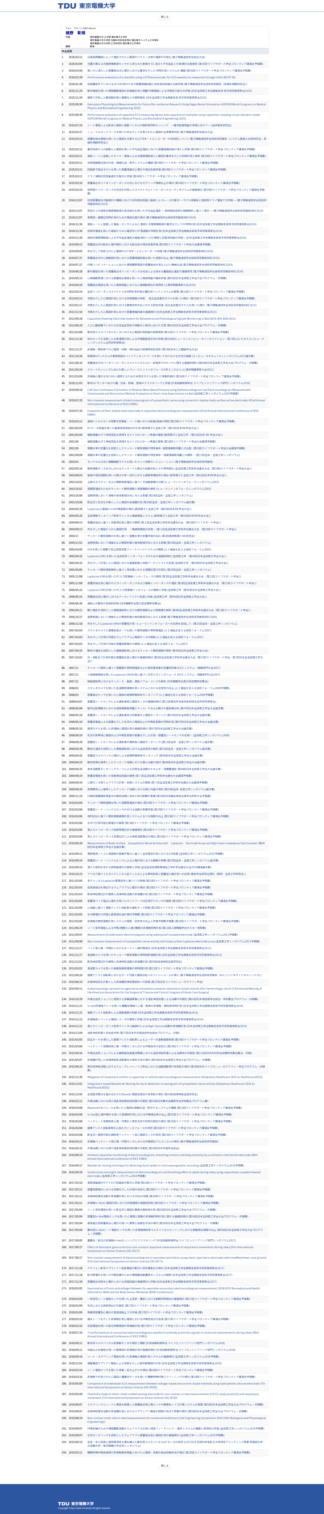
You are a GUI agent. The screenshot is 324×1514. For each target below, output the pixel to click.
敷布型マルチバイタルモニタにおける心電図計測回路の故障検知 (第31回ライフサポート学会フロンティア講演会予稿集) (158, 332)
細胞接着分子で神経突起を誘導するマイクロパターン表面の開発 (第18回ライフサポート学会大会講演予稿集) (151, 441)
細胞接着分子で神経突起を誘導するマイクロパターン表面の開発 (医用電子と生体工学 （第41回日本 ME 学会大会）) (155, 435)
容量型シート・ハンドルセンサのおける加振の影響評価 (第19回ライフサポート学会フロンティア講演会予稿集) (153, 809)
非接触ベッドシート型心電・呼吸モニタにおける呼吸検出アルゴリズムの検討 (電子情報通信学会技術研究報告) (152, 1141)
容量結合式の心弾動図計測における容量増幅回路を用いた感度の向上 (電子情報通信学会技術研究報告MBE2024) (153, 258)
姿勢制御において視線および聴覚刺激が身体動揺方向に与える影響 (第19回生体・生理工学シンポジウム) (149, 542)
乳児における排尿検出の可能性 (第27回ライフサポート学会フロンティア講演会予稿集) (138, 1305)
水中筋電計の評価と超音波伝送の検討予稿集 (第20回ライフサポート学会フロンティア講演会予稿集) (146, 914)
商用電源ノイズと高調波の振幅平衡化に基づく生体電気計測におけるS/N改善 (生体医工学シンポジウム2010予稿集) (155, 853)
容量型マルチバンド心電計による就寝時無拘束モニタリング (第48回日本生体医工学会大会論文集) (145, 755)
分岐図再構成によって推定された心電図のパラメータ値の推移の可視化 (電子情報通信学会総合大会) (146, 57)
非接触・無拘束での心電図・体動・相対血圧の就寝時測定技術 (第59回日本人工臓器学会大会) (142, 349)
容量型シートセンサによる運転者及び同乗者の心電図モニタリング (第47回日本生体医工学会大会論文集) (149, 715)
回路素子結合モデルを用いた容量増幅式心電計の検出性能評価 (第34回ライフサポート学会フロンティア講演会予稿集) (156, 169)
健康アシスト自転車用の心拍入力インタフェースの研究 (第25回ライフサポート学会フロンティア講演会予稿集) (152, 1128)
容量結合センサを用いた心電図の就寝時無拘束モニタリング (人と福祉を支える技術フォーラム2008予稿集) (150, 695)
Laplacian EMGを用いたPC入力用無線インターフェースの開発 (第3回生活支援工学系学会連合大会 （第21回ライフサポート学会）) (164, 576)
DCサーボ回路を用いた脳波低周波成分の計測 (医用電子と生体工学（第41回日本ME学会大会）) (143, 428)
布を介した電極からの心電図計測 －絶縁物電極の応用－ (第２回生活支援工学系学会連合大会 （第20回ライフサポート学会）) (161, 529)
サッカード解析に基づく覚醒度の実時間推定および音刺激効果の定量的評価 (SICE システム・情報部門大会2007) (153, 668)
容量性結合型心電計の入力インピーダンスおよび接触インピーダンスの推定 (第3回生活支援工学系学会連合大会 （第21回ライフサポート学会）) (171, 583)
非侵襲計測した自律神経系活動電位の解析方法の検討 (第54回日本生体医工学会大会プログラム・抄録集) (149, 1060)
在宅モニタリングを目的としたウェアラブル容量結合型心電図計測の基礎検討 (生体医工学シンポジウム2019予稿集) (155, 1435)
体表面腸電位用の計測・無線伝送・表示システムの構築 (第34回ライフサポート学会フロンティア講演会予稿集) (153, 162)
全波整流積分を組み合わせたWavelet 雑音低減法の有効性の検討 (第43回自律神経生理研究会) (142, 1094)
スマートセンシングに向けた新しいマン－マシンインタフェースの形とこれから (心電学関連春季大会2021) (150, 369)
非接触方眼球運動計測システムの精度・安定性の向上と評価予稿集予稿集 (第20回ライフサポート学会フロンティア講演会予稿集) (163, 921)
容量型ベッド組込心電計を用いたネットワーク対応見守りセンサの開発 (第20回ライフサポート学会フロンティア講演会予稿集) (162, 901)
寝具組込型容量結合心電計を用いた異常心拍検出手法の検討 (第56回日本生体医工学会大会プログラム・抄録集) (153, 1223)
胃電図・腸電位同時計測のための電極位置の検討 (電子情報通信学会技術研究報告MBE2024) (141, 217)
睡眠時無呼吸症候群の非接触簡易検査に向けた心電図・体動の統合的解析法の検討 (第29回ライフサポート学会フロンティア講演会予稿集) (168, 1452)
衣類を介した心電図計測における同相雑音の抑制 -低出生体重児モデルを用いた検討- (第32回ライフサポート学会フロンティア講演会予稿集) (171, 298)
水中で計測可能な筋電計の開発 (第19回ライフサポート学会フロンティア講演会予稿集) (138, 823)
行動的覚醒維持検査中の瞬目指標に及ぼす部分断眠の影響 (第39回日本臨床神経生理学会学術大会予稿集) (149, 796)
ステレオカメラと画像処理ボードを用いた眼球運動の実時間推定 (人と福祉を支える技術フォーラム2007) (149, 630)
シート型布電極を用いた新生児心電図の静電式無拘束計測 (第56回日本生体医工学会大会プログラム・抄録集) (151, 1209)
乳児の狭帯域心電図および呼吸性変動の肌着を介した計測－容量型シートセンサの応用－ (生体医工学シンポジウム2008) (158, 735)
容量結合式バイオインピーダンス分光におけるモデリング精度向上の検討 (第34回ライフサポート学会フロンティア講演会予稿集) (163, 183)
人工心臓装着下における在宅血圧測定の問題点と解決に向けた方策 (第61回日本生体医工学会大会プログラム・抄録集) (157, 325)
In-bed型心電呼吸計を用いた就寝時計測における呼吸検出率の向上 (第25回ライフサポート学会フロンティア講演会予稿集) (159, 1114)
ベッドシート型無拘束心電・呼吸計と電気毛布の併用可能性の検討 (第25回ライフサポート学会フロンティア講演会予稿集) (159, 1121)
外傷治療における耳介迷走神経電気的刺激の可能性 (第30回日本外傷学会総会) (133, 1148)
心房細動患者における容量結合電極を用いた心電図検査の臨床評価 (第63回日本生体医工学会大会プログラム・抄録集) (157, 278)
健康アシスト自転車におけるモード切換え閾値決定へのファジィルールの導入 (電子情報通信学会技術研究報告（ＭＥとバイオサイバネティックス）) (174, 975)
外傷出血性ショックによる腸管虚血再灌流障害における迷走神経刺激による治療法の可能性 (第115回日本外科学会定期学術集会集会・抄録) (169, 1053)
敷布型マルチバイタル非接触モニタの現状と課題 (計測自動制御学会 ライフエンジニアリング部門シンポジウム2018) (156, 1343)
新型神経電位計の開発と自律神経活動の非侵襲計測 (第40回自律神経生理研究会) (134, 961)
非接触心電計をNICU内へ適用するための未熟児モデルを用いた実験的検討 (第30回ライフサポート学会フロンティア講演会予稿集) (164, 376)
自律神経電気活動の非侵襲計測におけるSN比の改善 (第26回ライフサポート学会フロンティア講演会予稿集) (150, 1196)
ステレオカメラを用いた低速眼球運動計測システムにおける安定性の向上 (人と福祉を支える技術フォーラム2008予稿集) (158, 688)
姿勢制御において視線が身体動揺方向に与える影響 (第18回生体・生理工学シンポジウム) (140, 495)
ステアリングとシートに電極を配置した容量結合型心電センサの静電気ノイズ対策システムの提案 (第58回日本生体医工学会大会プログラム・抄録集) (175, 1404)
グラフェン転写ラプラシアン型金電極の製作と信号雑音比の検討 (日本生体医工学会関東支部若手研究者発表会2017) (155, 1268)
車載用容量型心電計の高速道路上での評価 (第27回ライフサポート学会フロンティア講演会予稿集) (145, 1312)
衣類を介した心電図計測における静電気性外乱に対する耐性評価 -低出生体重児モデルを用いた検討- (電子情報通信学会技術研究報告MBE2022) (171, 305)
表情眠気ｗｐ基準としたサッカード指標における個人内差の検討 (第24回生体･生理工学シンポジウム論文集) (151, 789)
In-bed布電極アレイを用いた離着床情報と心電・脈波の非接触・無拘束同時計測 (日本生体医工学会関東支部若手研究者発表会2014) (165, 1006)
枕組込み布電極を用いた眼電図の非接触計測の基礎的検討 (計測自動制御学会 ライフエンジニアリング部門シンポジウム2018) (161, 1350)
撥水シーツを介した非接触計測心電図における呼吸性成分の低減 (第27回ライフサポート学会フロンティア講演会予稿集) (158, 1319)
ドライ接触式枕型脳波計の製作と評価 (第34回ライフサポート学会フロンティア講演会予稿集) (142, 176)
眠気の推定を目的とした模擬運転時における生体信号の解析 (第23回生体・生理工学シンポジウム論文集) (149, 749)
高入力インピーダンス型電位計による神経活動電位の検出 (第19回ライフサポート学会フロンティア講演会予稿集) (154, 836)
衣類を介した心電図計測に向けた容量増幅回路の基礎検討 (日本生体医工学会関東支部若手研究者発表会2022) (152, 312)
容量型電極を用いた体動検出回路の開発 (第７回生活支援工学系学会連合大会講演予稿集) (139, 776)
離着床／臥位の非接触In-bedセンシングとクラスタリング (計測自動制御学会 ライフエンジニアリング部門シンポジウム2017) (161, 1240)
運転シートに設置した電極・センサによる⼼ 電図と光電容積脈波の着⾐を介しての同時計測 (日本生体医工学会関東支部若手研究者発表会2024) (171, 224)
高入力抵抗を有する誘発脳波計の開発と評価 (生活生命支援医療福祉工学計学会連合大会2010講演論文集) (149, 867)
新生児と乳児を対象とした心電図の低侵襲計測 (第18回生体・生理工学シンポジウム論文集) (141, 502)
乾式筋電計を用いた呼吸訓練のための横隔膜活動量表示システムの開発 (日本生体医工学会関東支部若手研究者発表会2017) (159, 1275)
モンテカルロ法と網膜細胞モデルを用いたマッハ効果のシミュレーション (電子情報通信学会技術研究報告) (150, 462)
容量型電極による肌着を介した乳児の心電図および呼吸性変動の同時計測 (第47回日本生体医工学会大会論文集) (153, 722)
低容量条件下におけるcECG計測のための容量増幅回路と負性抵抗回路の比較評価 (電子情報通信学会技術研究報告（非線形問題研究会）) (167, 84)
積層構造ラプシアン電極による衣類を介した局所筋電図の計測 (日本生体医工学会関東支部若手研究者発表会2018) (154, 1363)
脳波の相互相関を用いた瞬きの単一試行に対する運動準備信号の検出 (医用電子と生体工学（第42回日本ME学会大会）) (156, 475)
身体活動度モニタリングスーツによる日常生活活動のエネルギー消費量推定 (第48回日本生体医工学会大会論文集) (154, 769)
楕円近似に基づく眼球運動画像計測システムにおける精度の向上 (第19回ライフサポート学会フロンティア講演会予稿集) (158, 816)
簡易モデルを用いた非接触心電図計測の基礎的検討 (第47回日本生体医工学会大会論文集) (140, 728)
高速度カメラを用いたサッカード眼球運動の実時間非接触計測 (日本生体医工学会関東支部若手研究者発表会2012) (154, 955)
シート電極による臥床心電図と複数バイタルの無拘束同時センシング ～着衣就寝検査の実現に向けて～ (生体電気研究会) (159, 125)
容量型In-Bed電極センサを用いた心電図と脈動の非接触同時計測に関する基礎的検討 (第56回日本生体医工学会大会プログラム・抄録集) (167, 1216)
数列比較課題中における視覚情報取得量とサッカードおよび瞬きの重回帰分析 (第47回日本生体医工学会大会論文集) (155, 708)
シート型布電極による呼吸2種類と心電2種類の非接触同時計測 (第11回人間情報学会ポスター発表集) (146, 928)
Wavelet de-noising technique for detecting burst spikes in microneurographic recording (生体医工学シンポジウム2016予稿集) (165, 1165)
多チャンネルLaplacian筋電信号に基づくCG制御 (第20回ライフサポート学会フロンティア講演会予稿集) (149, 880)
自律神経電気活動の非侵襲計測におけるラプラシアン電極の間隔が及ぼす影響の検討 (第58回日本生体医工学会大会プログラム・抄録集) (167, 1411)
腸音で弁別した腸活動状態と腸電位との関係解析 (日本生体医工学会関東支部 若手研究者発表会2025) (147, 97)
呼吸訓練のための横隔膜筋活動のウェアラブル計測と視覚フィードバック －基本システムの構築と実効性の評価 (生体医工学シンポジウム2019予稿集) (175, 1428)
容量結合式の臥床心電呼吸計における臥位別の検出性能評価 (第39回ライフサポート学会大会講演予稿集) (149, 244)
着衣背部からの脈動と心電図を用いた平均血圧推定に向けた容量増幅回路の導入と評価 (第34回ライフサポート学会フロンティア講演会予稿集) (171, 149)
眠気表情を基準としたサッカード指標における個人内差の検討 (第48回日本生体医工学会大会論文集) (146, 762)
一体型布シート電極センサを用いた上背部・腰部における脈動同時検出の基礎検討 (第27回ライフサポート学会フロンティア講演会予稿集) (168, 1299)
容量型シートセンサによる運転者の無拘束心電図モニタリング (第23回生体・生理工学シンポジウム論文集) (150, 742)
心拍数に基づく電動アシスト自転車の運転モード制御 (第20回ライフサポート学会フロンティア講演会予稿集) (151, 907)
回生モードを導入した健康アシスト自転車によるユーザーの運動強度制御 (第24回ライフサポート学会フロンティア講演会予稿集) (163, 1039)
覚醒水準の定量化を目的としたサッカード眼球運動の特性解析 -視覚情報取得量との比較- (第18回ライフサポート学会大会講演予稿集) (166, 448)
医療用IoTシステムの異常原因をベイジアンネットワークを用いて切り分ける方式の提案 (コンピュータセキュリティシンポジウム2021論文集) (170, 356)
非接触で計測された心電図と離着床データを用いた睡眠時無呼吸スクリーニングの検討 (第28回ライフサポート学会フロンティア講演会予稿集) (171, 1377)
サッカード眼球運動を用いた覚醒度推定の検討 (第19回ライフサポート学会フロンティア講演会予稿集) (147, 802)
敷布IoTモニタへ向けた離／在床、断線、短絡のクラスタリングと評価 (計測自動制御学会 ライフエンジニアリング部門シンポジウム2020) (168, 383)
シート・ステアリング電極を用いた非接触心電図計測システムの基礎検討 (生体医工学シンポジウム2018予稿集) (153, 1356)
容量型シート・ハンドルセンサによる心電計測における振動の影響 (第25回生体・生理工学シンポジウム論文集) (153, 860)
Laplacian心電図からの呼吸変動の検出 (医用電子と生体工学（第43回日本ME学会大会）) (139, 509)
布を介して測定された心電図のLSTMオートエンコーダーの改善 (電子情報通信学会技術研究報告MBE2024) (150, 251)
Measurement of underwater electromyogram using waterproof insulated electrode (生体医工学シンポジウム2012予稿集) (162, 934)
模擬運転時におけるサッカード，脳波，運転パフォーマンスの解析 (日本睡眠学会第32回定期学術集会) (147, 681)
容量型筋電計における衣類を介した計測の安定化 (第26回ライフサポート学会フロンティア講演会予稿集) (149, 1189)
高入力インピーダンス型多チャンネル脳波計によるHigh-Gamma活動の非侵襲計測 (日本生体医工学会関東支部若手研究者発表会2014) (167, 1026)
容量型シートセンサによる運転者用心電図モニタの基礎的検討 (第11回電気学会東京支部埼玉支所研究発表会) (151, 701)
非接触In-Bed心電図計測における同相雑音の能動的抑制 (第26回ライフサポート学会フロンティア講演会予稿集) (153, 1203)
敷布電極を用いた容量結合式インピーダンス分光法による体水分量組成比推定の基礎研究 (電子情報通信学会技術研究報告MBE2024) (165, 271)
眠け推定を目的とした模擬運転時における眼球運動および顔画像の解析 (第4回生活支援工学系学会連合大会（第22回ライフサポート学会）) (168, 610)
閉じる (165, 17)
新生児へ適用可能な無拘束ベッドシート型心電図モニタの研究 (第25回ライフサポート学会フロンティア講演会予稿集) (156, 1134)
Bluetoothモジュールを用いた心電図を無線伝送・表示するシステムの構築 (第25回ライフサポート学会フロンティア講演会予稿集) (164, 1108)
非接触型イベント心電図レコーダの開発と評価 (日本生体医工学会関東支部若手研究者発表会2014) (145, 1019)
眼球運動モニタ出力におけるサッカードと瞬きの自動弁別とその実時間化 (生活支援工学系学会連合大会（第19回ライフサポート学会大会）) (169, 468)
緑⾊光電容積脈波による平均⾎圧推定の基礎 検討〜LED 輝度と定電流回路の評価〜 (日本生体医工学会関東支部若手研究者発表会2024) (166, 237)
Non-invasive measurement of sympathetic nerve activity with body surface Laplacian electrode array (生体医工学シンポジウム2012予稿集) (173, 941)
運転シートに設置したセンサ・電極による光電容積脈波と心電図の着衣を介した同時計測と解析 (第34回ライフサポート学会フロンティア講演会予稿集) (176, 156)
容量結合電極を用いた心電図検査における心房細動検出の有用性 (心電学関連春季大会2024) (141, 285)
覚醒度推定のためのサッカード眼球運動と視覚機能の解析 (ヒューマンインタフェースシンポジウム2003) (149, 488)
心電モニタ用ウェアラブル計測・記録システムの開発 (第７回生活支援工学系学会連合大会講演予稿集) (147, 782)
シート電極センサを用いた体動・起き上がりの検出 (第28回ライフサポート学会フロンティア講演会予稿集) (150, 1370)
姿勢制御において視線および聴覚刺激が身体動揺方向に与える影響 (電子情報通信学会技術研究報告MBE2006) (152, 617)
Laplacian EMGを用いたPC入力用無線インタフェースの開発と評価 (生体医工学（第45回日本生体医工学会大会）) (154, 590)
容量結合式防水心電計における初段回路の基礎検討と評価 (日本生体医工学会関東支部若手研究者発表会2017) (152, 1281)
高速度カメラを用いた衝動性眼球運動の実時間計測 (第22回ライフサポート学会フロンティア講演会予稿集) (150, 968)
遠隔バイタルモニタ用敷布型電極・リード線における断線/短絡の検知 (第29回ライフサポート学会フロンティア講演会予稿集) (161, 421)
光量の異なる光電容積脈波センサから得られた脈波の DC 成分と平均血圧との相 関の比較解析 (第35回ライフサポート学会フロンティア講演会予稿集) (175, 64)
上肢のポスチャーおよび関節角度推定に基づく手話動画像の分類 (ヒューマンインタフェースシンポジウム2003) (153, 482)
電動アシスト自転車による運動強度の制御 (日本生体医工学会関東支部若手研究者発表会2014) (142, 1012)
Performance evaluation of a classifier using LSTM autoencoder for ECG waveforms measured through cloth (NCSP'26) (161, 77)
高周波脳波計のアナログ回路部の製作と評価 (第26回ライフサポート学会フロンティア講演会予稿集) (146, 1182)
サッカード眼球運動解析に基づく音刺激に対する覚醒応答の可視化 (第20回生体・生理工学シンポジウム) (149, 569)
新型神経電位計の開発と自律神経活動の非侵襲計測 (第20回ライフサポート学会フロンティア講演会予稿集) (150, 894)
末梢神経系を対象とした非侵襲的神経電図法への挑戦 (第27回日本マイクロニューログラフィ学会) (145, 982)
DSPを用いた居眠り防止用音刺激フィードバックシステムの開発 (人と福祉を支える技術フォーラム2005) (149, 549)
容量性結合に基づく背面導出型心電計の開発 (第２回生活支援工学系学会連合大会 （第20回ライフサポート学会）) (154, 522)
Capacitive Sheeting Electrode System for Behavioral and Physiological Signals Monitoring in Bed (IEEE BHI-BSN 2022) (161, 318)
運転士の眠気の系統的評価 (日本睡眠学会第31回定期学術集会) (124, 603)
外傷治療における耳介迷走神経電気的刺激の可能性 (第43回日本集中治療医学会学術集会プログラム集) (147, 1101)
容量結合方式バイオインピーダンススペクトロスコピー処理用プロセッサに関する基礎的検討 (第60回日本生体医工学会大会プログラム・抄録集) (172, 363)
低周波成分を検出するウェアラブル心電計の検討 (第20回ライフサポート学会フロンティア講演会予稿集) (149, 887)
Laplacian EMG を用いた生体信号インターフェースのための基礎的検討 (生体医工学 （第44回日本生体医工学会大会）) (156, 556)
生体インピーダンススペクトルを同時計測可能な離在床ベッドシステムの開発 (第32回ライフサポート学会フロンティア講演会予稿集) (166, 291)
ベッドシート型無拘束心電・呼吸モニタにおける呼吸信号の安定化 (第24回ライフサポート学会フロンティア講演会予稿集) (159, 1046)
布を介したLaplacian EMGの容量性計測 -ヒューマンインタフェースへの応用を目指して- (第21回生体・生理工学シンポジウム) (162, 623)
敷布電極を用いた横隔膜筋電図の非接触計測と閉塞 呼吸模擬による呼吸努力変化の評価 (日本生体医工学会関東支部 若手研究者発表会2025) (169, 91)
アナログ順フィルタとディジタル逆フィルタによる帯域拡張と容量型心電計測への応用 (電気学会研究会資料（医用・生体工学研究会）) (166, 874)
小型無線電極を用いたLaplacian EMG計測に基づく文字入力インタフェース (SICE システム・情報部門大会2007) (153, 674)
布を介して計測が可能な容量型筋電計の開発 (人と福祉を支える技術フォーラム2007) (137, 644)
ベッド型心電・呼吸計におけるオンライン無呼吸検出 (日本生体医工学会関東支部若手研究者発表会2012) (149, 948)
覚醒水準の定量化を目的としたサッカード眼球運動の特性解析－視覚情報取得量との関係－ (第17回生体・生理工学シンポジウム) (163, 455)
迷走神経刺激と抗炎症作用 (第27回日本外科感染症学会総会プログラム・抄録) (133, 1033)
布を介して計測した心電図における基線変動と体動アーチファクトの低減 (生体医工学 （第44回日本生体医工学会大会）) (157, 563)
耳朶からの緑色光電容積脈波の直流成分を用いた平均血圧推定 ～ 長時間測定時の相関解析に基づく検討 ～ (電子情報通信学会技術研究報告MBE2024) (175, 210)
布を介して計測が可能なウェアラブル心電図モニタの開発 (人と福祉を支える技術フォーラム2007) (145, 637)
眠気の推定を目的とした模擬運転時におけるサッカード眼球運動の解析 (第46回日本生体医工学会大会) (147, 650)
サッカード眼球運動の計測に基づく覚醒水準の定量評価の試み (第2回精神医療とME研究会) (141, 536)
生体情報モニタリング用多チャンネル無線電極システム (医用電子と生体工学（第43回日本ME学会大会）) (149, 515)
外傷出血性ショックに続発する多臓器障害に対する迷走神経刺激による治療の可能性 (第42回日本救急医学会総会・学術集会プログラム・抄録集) (172, 999)
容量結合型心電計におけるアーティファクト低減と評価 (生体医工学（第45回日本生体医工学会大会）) (147, 596)
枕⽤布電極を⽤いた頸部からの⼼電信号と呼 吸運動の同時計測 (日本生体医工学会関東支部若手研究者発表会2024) (154, 231)
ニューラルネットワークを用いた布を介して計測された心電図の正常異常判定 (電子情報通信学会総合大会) (150, 132)
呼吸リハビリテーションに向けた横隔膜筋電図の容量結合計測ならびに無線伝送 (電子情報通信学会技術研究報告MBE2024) (160, 264)
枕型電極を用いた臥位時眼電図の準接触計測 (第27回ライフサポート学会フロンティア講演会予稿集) (146, 1326)
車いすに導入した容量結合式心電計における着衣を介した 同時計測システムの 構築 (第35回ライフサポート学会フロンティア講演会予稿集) (169, 70)
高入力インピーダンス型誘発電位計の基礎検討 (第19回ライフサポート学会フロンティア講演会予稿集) (147, 829)
